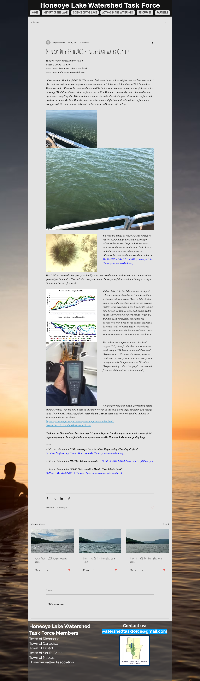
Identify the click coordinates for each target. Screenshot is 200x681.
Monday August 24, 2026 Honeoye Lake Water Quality (51, 560)
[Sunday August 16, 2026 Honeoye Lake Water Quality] (147, 541)
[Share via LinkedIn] (61, 498)
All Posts (35, 22)
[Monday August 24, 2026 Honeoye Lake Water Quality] (52, 541)
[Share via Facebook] (47, 498)
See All (166, 524)
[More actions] (152, 42)
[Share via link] (68, 498)
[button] (165, 22)
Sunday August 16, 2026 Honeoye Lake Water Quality (146, 560)
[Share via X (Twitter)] (54, 498)
